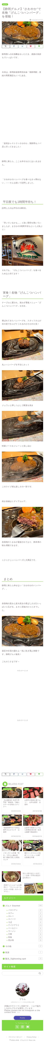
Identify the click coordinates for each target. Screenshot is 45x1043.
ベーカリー (24, 928)
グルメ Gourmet (23, 906)
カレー (24, 916)
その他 (23, 946)
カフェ (24, 913)
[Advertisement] (22, 695)
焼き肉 (5, 4)
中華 (24, 934)
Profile (22, 1018)
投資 (23, 952)
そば (24, 922)
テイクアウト (25, 925)
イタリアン (24, 910)
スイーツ (25, 919)
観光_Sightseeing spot (23, 959)
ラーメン (24, 931)
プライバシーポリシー (15, 1037)
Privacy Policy (31, 1037)
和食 (24, 937)
